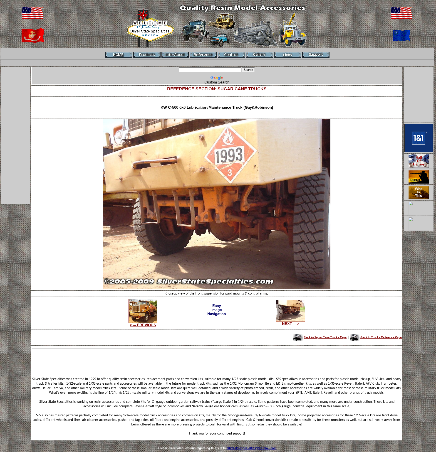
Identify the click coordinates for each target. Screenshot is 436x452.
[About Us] (175, 55)
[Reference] (203, 55)
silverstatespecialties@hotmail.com (252, 448)
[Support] (316, 55)
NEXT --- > (290, 324)
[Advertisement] (15, 135)
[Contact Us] (231, 55)
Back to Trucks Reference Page (381, 337)
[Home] (119, 55)
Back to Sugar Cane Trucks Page (325, 337)
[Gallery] (259, 55)
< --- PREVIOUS (143, 325)
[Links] (288, 55)
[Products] (147, 55)
